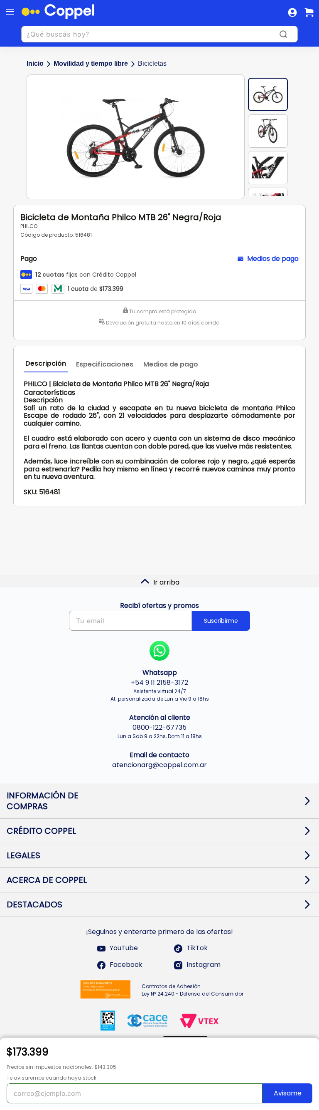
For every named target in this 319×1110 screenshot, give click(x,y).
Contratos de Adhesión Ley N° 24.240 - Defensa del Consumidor (192, 990)
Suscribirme (221, 621)
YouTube (124, 948)
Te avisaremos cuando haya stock (51, 1077)
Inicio (35, 63)
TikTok (197, 948)
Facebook (126, 965)
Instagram (203, 965)
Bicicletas (152, 63)
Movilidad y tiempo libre (91, 63)
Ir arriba (166, 582)
